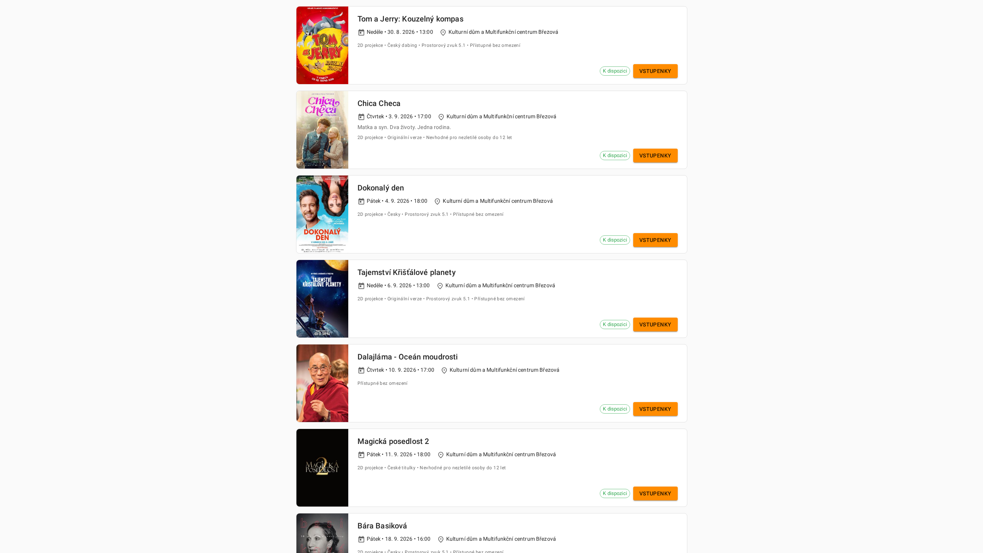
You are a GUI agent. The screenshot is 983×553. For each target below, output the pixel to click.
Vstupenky (655, 71)
